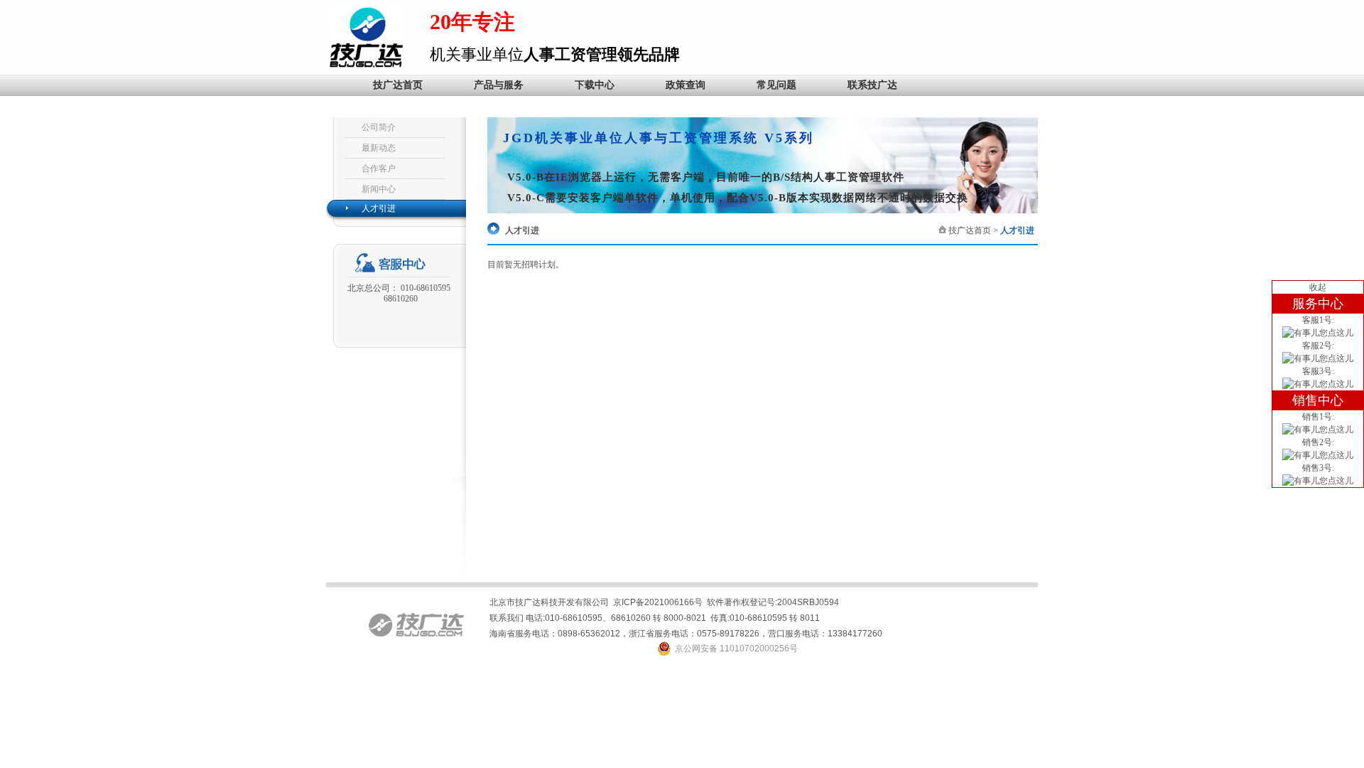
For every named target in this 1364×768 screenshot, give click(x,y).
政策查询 (685, 85)
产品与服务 (499, 85)
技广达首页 (398, 85)
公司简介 (379, 127)
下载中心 (595, 85)
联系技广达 (872, 85)
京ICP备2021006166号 (658, 602)
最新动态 (379, 148)
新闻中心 (379, 189)
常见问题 (776, 85)
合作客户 (379, 169)
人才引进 (379, 208)
